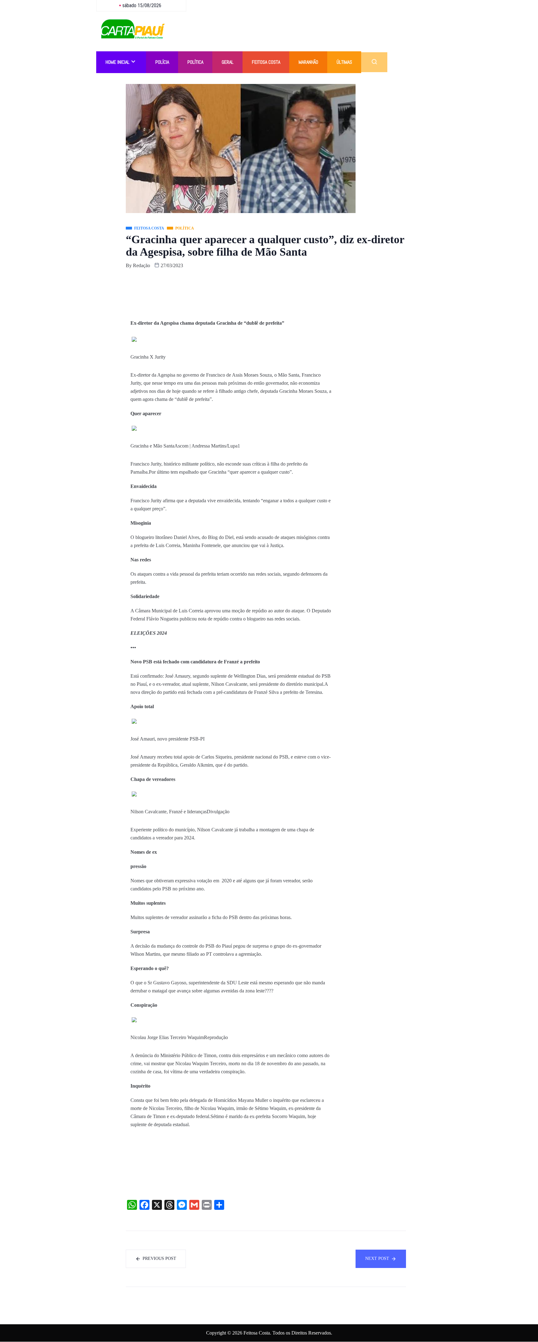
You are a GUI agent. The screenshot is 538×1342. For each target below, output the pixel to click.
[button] (374, 62)
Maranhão (308, 62)
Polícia (162, 62)
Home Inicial (118, 62)
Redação (141, 265)
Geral (228, 62)
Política (195, 62)
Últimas (344, 62)
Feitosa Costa (266, 62)
